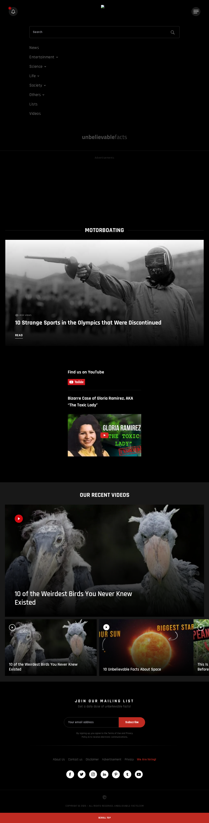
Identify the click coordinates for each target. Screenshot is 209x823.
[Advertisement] (104, 189)
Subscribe (132, 722)
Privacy (129, 759)
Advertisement (111, 759)
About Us (59, 759)
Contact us (75, 759)
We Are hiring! (146, 759)
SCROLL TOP (104, 817)
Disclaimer (92, 759)
